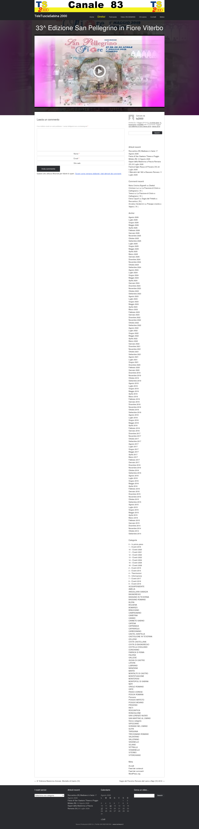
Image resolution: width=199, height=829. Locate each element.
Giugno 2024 (133, 275)
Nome (76, 154)
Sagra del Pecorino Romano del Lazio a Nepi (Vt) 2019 (141, 781)
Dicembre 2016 (134, 465)
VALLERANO (134, 739)
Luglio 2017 (133, 446)
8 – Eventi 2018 (135, 581)
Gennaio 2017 (134, 462)
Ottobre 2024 (134, 264)
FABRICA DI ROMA (136, 652)
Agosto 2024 (133, 270)
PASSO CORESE (136, 692)
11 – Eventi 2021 (135, 552)
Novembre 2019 (135, 375)
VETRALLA (133, 747)
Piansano (132, 697)
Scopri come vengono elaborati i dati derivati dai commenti (98, 173)
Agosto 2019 (133, 383)
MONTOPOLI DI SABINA (139, 681)
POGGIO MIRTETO (136, 699)
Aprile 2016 (133, 486)
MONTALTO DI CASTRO (138, 673)
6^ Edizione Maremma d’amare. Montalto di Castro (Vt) (57, 781)
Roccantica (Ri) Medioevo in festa (142, 151)
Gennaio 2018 (134, 430)
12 (110, 805)
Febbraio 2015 (134, 520)
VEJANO (132, 744)
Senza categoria (135, 720)
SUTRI (131, 728)
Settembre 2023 (135, 293)
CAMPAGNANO (135, 612)
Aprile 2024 (133, 280)
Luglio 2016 (133, 478)
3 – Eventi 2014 (135, 570)
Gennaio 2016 (134, 491)
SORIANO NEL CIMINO (138, 726)
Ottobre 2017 (134, 438)
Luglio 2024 (133, 272)
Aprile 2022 (133, 338)
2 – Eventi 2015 (135, 568)
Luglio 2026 (133, 219)
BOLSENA (133, 604)
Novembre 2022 (135, 320)
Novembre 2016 (135, 467)
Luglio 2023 (133, 299)
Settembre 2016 (135, 473)
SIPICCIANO (134, 723)
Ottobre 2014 (134, 531)
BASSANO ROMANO (137, 599)
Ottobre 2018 (134, 409)
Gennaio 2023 (134, 314)
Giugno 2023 (133, 301)
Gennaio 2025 (134, 256)
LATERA (132, 662)
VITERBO (140, 124)
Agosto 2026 (133, 217)
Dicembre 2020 (134, 365)
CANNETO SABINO (136, 620)
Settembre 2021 (135, 354)
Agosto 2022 (133, 328)
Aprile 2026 (133, 227)
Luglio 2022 (133, 330)
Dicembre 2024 (134, 259)
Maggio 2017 (134, 451)
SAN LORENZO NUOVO (138, 715)
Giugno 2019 (133, 388)
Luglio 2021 (133, 359)
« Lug (103, 819)
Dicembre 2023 (134, 285)
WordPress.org (134, 773)
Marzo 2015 (133, 517)
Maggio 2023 (134, 304)
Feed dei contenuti (136, 768)
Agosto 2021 (133, 357)
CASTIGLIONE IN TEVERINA (140, 636)
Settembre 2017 (135, 441)
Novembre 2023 (135, 288)
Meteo (162, 17)
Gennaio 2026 (134, 233)
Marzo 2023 (133, 309)
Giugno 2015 (133, 509)
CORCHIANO (134, 649)
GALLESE (133, 657)
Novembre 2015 (135, 496)
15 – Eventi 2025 (135, 562)
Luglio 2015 (133, 507)
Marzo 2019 (133, 396)
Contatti (153, 17)
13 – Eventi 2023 (135, 557)
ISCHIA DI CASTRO (137, 660)
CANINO (132, 618)
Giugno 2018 (133, 420)
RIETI (131, 707)
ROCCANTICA (134, 710)
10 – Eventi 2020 (135, 549)
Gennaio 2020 (134, 370)
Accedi (131, 766)
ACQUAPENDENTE (136, 586)
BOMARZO (133, 607)
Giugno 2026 (133, 222)
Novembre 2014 (135, 528)
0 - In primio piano (153, 122)
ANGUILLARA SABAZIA (138, 591)
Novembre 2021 (135, 349)
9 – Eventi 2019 (135, 583)
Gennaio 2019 (134, 401)
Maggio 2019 (134, 391)
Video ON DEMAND (128, 17)
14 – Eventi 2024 (135, 560)
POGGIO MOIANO (136, 702)
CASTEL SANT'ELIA (137, 634)
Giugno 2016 (133, 481)
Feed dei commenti (136, 771)
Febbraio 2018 (134, 428)
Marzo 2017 (133, 457)
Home (92, 17)
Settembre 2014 (135, 533)
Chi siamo (143, 17)
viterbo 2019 (156, 126)
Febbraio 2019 (134, 399)
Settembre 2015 (135, 502)
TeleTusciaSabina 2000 (51, 16)
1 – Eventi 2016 (135, 547)
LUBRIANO (133, 665)
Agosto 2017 (133, 444)
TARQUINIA (133, 731)
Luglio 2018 (133, 417)
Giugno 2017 (133, 449)
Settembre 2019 (135, 380)
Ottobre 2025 (134, 238)
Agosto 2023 (133, 296)
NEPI (131, 684)
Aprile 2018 (133, 425)
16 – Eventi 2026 (135, 565)
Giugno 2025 (133, 246)
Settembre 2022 (135, 325)
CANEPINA (133, 615)
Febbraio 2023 (134, 312)
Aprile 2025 (133, 251)
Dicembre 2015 (134, 494)
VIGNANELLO (134, 750)
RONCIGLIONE (135, 713)
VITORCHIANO (135, 755)
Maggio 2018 (134, 423)
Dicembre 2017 (134, 433)
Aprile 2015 (133, 515)
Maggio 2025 (134, 249)
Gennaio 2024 (134, 283)
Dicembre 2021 (134, 346)
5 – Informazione (135, 576)
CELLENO (133, 639)
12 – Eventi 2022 (135, 554)
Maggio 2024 (134, 277)
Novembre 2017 (135, 436)
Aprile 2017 (133, 454)
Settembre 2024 (135, 267)
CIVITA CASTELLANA (137, 641)
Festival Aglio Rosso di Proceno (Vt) (143, 166)
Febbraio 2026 (134, 230)
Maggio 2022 (134, 335)
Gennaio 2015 (134, 523)
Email (76, 158)
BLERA (131, 602)
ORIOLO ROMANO (136, 686)
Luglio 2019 (133, 386)
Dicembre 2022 (134, 317)
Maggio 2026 (134, 225)
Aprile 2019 (133, 393)
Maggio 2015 (134, 512)
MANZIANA (133, 668)
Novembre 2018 (135, 407)
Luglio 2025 (133, 243)
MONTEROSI (134, 678)
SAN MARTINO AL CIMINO (140, 718)
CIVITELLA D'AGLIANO (138, 647)
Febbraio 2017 (134, 459)
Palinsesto (113, 17)
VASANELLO (134, 742)
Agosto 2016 (133, 475)
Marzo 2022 (133, 341)
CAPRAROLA (134, 628)
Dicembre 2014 (134, 525)
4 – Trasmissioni (135, 573)
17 (102, 808)
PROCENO (133, 705)
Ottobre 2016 (134, 470)
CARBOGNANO (135, 631)
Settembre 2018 (135, 412)
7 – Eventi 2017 (135, 578)
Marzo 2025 (133, 254)
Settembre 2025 (135, 241)
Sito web (77, 163)
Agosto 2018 (133, 415)
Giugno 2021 (133, 362)
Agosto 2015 (133, 504)
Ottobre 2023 (134, 291)
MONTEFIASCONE (136, 676)
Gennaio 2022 (134, 343)
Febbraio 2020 (134, 367)
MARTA (132, 670)
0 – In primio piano (136, 544)
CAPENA (132, 623)
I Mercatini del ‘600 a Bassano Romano (144, 172)
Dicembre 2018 (134, 404)
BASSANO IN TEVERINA (139, 597)
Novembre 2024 (135, 262)
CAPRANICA (134, 626)
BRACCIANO (134, 610)
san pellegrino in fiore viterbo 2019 (140, 126)
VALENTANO (134, 736)
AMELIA (132, 589)
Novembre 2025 (135, 235)
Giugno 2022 (133, 333)
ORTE (131, 689)
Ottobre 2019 (134, 378)
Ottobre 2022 (134, 322)
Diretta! (101, 16)
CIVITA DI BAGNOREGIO (139, 644)
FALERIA (132, 655)
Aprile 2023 (133, 307)
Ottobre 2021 (134, 351)
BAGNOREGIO (135, 594)
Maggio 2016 (134, 483)
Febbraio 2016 (134, 488)
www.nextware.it (118, 824)
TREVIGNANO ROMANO (139, 734)
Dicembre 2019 (134, 372)
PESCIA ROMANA (136, 694)
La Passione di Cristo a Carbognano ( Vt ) (142, 194)
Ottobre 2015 (134, 499)
